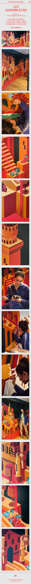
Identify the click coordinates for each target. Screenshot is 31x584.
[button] (30, 2)
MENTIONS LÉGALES (15, 581)
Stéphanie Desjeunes (15, 2)
